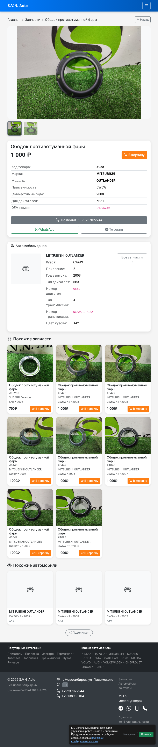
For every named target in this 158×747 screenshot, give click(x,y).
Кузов (67, 658)
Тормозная (64, 653)
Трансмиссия (50, 658)
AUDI (97, 662)
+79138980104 (73, 696)
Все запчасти (132, 257)
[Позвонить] (145, 708)
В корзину (136, 155)
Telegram (116, 230)
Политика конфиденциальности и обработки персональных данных (134, 724)
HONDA (86, 658)
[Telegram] (120, 708)
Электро (48, 653)
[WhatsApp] (129, 708)
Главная (13, 20)
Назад (144, 19)
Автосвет (13, 658)
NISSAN (86, 653)
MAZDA (136, 658)
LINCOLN (87, 666)
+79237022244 (73, 691)
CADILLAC (111, 658)
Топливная (30, 658)
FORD (124, 658)
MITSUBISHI (116, 653)
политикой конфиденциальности (87, 739)
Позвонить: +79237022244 (81, 220)
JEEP (100, 666)
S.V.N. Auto (17, 5)
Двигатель (14, 653)
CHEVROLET (133, 662)
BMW (97, 658)
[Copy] (65, 684)
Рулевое (13, 662)
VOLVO (86, 662)
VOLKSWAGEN (112, 662)
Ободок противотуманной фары (71, 20)
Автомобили (127, 683)
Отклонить (129, 734)
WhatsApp (46, 230)
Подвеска (32, 653)
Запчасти (32, 20)
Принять (146, 734)
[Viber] (137, 708)
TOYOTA (100, 653)
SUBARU (132, 653)
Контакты (125, 688)
